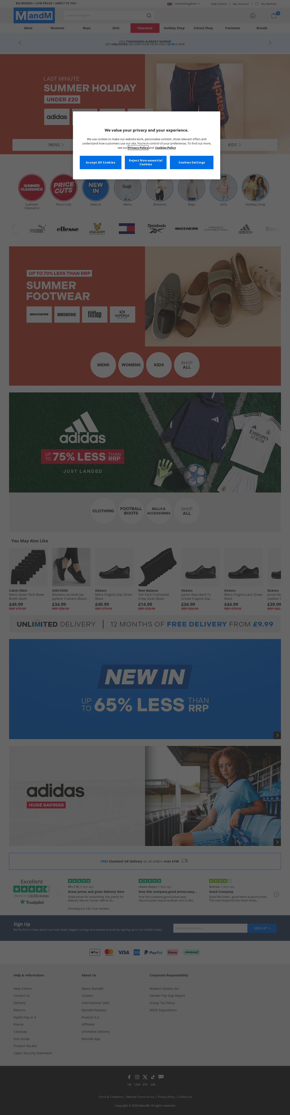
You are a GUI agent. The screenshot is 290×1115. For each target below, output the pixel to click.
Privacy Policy (138, 148)
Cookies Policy (165, 148)
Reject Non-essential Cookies (146, 162)
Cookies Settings (192, 162)
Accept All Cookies (100, 162)
